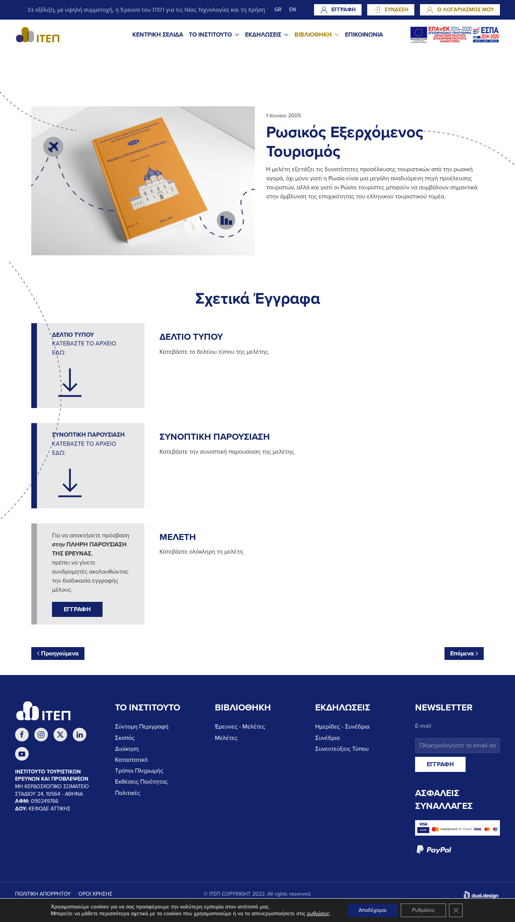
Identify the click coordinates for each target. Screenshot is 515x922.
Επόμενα (462, 653)
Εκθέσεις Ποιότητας (141, 781)
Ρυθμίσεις (423, 910)
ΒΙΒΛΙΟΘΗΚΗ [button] (313, 34)
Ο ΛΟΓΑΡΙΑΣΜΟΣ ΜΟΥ (465, 9)
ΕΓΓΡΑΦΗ (343, 9)
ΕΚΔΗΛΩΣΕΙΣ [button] (263, 34)
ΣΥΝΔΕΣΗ (396, 9)
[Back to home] (37, 35)
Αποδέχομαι (372, 910)
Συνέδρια (327, 738)
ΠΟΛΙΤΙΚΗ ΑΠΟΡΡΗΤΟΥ (43, 894)
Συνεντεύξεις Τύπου (342, 749)
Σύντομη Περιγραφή (142, 726)
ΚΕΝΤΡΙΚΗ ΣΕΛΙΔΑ (157, 34)
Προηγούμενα (60, 653)
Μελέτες (226, 738)
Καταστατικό (131, 760)
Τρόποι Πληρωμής (139, 771)
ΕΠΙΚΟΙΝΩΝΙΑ (364, 34)
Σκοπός (125, 738)
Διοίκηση (127, 749)
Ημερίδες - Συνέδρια (342, 726)
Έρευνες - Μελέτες (240, 726)
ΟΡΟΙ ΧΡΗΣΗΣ (95, 894)
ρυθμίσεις (318, 913)
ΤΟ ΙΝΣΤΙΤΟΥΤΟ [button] (210, 34)
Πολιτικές (127, 793)
